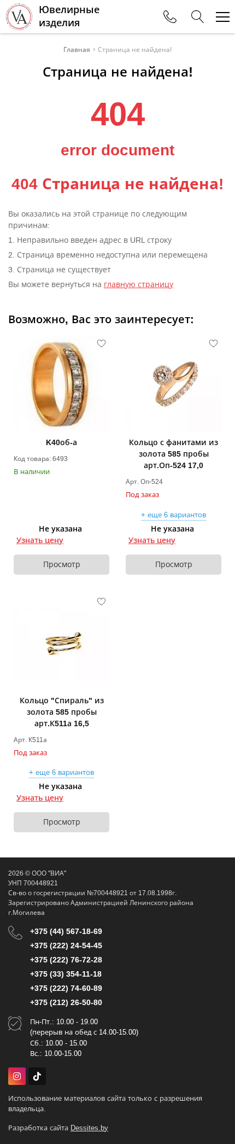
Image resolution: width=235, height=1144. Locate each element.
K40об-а (61, 442)
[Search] (198, 17)
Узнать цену (39, 540)
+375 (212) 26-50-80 (66, 1002)
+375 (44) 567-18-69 (66, 931)
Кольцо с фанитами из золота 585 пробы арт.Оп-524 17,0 (173, 454)
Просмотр (61, 564)
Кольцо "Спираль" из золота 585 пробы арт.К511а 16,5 (62, 712)
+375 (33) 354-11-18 (66, 974)
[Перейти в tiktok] (37, 1076)
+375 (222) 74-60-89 (66, 988)
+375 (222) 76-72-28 (66, 959)
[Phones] (170, 17)
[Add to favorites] (101, 343)
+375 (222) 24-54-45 (66, 945)
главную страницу (138, 284)
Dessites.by (89, 1128)
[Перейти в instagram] (17, 1076)
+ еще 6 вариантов (173, 515)
